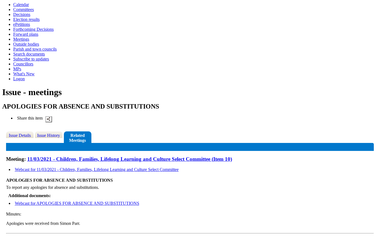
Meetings (21, 39)
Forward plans (25, 34)
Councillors (23, 64)
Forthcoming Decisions (33, 29)
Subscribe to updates (31, 59)
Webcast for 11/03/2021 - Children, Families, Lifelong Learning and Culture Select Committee (97, 169)
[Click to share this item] (48, 119)
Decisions (21, 14)
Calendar (21, 4)
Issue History (48, 135)
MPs (17, 69)
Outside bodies (26, 44)
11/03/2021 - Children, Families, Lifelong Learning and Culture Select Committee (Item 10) (129, 159)
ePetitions (21, 24)
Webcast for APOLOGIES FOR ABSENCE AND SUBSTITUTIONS (77, 203)
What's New (24, 73)
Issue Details (20, 135)
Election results (26, 19)
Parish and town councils (35, 49)
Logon (19, 78)
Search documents (29, 54)
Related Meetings (77, 138)
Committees (23, 9)
